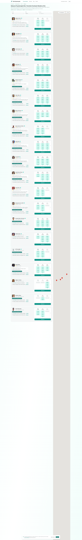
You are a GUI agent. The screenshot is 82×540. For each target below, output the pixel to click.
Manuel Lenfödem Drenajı (23, 54)
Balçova (16, 40)
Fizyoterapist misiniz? (64, 1)
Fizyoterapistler (25, 1)
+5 (42, 42)
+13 (47, 242)
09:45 (47, 53)
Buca (23, 88)
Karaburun (23, 53)
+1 (42, 57)
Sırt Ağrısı (14, 301)
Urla (20, 103)
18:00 (38, 174)
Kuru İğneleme (22, 255)
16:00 (47, 267)
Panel (69, 1)
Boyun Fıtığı (20, 74)
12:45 (42, 133)
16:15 (42, 210)
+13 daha (27, 72)
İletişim (37, 1)
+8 (47, 57)
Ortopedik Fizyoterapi (22, 224)
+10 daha (27, 194)
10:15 (38, 102)
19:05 (38, 207)
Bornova (18, 40)
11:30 (38, 54)
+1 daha (27, 165)
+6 (42, 134)
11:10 (38, 39)
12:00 (38, 87)
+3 (47, 288)
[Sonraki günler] (50, 22)
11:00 (38, 85)
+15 (42, 242)
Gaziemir (20, 180)
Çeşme (21, 40)
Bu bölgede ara (62, 12)
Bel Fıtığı (21, 89)
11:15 (47, 56)
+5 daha (27, 149)
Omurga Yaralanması (22, 26)
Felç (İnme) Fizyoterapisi (16, 41)
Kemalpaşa (24, 313)
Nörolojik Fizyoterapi (23, 41)
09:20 (38, 116)
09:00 (38, 36)
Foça (22, 211)
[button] (21, 18)
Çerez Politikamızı (26, 537)
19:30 (38, 176)
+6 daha (27, 53)
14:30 (47, 179)
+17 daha (27, 40)
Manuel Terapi (18, 120)
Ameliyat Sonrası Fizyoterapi (24, 151)
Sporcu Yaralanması (20, 195)
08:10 (38, 114)
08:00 (38, 20)
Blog (33, 1)
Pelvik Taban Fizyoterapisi (22, 284)
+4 (42, 211)
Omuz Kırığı (22, 120)
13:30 (38, 256)
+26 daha (27, 26)
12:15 (38, 56)
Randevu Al (42, 28)
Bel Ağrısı (18, 54)
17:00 (47, 268)
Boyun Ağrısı (14, 54)
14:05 (42, 207)
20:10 (38, 208)
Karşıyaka (23, 40)
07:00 (38, 97)
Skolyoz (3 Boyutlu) (15, 74)
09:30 (38, 22)
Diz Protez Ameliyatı (15, 26)
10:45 (38, 53)
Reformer (18, 255)
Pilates (18, 238)
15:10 (42, 208)
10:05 (38, 37)
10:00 (38, 51)
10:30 (47, 54)
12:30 (38, 25)
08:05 (38, 99)
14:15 (38, 71)
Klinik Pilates (14, 238)
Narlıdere (23, 180)
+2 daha (27, 180)
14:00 (47, 287)
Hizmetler (30, 1)
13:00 (42, 205)
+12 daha (27, 134)
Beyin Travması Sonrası (16, 89)
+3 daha (27, 88)
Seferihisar (18, 236)
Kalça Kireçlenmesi (25, 74)
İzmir (13, 40)
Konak (22, 165)
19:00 (38, 236)
